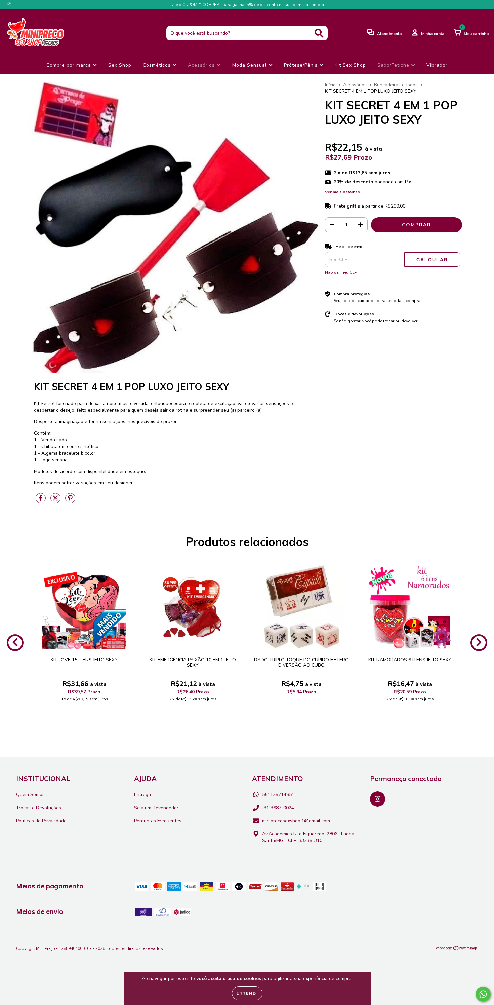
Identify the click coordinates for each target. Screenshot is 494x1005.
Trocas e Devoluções (38, 808)
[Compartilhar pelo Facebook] (41, 501)
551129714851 (278, 794)
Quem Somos (30, 794)
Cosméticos (157, 65)
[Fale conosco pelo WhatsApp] (483, 994)
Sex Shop (119, 65)
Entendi (247, 993)
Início (330, 85)
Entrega (142, 794)
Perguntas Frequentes (157, 821)
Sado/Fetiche (394, 65)
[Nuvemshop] (457, 949)
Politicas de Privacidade (41, 821)
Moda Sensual (250, 65)
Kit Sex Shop (350, 65)
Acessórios (202, 65)
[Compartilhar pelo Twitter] (56, 501)
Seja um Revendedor (156, 808)
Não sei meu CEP (341, 272)
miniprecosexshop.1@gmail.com (296, 821)
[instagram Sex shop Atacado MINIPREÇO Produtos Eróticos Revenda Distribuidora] (9, 4)
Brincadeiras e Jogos (396, 85)
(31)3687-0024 (278, 808)
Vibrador (437, 65)
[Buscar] (319, 33)
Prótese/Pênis (301, 65)
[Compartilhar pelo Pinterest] (70, 501)
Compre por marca (69, 65)
